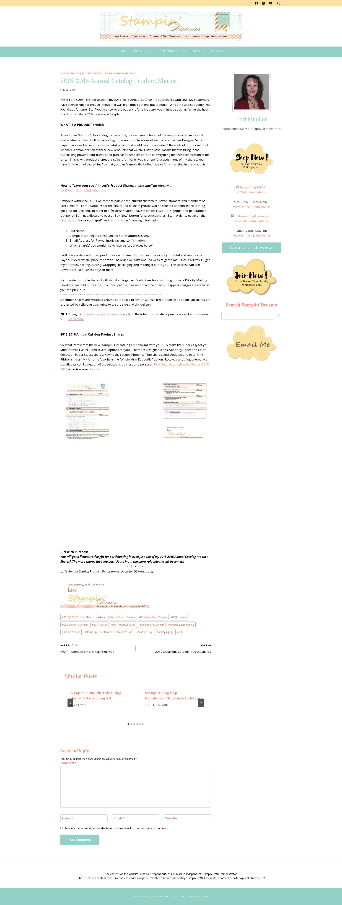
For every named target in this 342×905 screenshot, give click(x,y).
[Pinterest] (263, 3)
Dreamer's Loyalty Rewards (102, 314)
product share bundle (181, 624)
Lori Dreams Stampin (75, 624)
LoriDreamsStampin (151, 624)
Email (119, 818)
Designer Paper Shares (153, 617)
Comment (68, 763)
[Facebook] (256, 3)
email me (116, 220)
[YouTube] (270, 3)
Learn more (76, 319)
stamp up (90, 632)
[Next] (201, 703)
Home (123, 50)
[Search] (279, 315)
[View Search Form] (278, 3)
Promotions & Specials (120, 73)
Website (171, 818)
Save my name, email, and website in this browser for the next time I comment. (115, 828)
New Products (69, 73)
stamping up (165, 632)
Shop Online (141, 50)
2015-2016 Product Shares (78, 617)
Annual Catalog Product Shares (116, 617)
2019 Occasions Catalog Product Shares (183, 649)
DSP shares (178, 617)
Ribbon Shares (71, 632)
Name (67, 818)
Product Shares (92, 73)
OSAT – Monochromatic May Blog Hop (87, 649)
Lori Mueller (99, 624)
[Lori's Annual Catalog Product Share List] (87, 412)
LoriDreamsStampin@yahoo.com (83, 190)
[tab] (128, 724)
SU (179, 632)
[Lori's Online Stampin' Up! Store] (135, 594)
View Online (241, 207)
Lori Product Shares (123, 624)
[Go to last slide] (70, 703)
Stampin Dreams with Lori (116, 632)
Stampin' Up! (144, 632)
